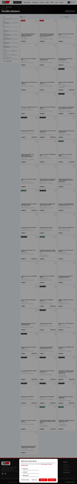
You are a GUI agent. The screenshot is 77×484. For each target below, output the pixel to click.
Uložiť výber (43, 479)
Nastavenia (34, 479)
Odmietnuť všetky (25, 479)
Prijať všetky (52, 479)
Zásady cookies (44, 464)
